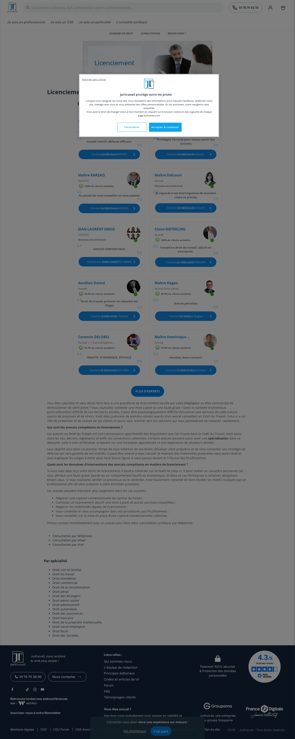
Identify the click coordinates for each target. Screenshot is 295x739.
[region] (149, 105)
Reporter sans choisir (94, 79)
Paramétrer (132, 127)
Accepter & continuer (165, 127)
